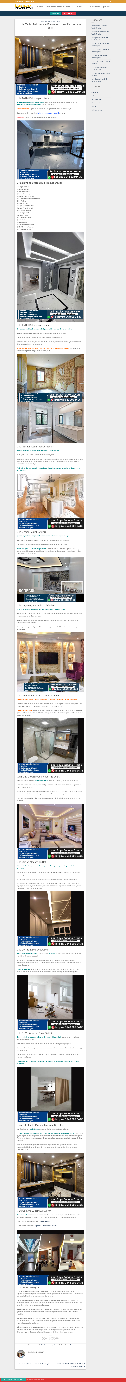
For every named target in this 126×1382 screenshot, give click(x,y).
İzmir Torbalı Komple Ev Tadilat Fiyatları (99, 57)
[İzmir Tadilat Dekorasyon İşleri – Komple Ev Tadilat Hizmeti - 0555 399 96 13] (24, 7)
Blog (74, 7)
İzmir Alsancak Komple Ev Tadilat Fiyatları (100, 33)
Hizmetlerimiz (50, 7)
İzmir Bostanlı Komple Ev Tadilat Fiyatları (100, 27)
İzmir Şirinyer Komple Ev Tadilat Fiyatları (100, 39)
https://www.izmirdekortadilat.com (46, 1226)
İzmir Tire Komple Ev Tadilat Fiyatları (101, 74)
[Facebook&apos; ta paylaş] (43, 1338)
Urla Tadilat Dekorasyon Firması (50, 21)
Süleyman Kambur (35, 33)
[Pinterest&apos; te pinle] (53, 1338)
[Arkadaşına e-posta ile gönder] (50, 1338)
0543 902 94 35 (45, 1221)
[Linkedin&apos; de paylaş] (56, 1338)
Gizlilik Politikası (97, 99)
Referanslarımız (63, 7)
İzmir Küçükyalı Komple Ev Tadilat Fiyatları (100, 45)
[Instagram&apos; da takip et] (110, 1)
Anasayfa (39, 7)
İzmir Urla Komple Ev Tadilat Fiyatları (101, 62)
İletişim (80, 7)
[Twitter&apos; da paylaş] (46, 1338)
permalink (69, 1345)
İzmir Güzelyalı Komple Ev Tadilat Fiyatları (100, 51)
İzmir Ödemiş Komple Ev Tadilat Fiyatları (100, 80)
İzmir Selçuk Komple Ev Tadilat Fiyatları (99, 68)
